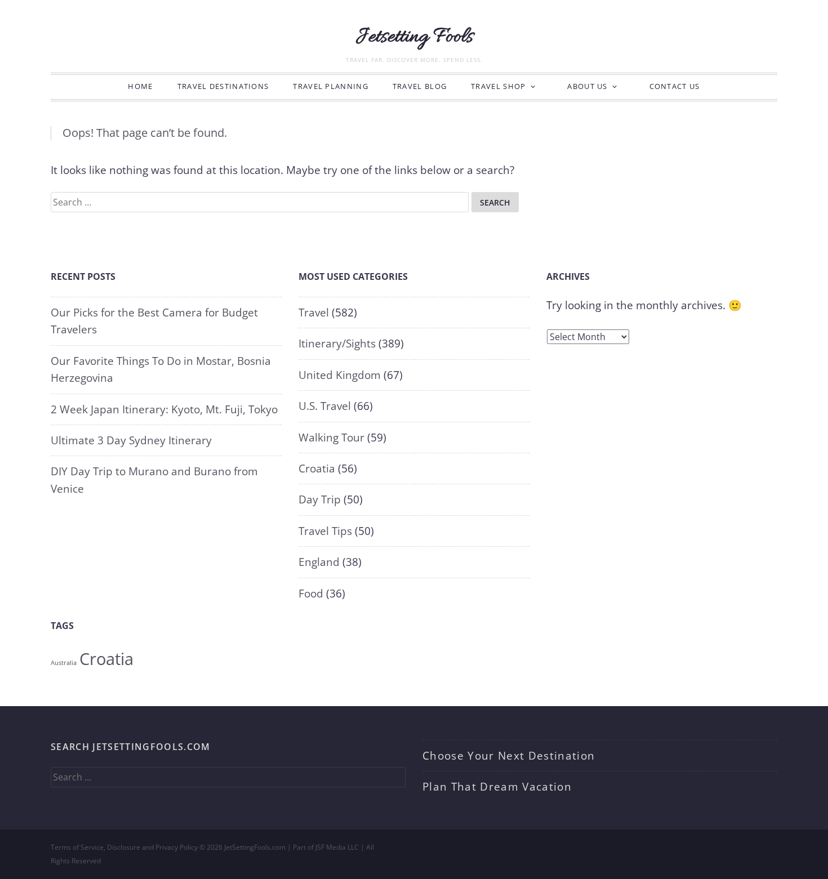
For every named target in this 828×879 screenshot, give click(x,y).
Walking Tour (331, 437)
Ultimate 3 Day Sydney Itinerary (131, 440)
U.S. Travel (325, 406)
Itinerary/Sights (337, 343)
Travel (314, 312)
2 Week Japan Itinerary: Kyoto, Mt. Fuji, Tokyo (164, 409)
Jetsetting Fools (414, 37)
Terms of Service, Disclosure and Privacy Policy (124, 847)
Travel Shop (498, 86)
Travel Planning (330, 86)
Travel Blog (420, 86)
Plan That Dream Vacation (497, 786)
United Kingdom (340, 375)
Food (311, 593)
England (319, 562)
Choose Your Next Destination (508, 755)
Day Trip (320, 499)
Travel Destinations (223, 86)
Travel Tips (325, 531)
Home (140, 86)
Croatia (317, 468)
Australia (64, 663)
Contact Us (674, 86)
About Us (587, 86)
